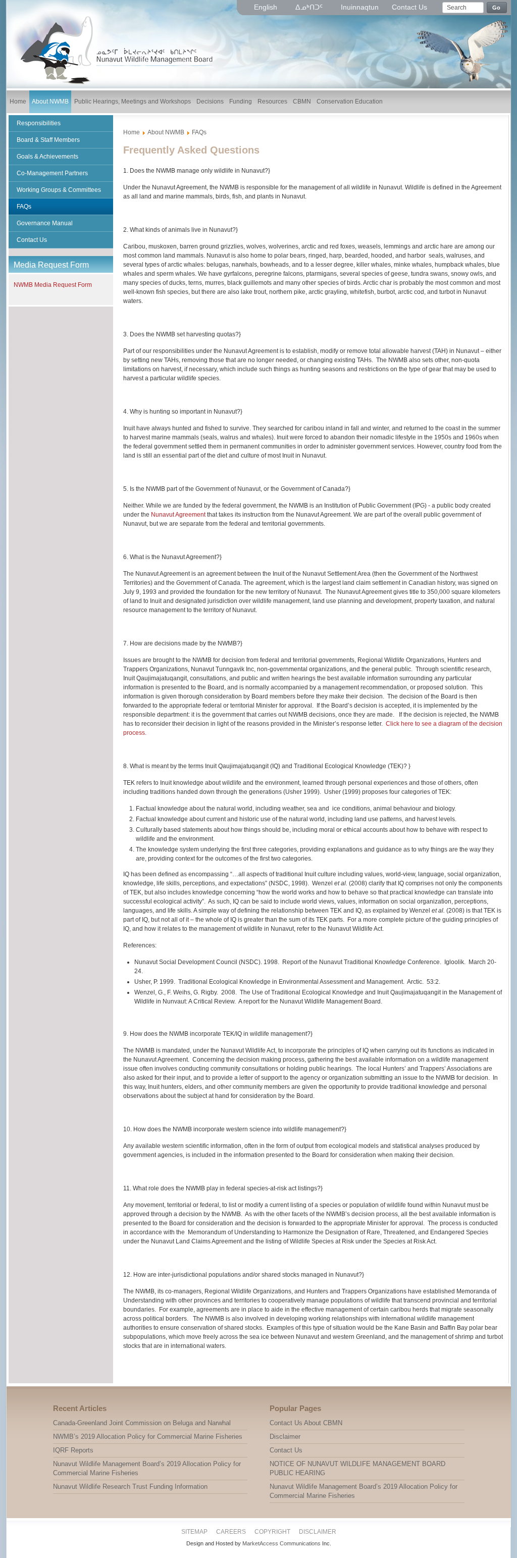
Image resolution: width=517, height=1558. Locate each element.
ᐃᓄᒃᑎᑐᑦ (310, 7)
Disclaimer (317, 1531)
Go (496, 8)
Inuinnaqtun (360, 7)
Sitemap (194, 1531)
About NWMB (165, 132)
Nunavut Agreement (178, 514)
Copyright (272, 1531)
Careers (231, 1531)
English (266, 7)
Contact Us (409, 7)
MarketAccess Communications (281, 1543)
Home (131, 132)
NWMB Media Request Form (53, 284)
